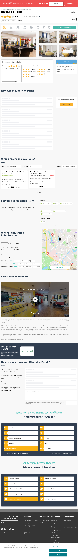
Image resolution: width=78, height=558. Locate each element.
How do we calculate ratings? (9, 81)
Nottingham (4, 9)
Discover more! (9, 210)
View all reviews (47, 81)
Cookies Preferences (55, 541)
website (67, 69)
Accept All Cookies (58, 554)
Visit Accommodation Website (64, 27)
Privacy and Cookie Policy (55, 536)
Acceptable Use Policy (56, 531)
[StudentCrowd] (7, 3)
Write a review (66, 104)
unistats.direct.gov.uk (70, 527)
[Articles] (40, 4)
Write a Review (56, 3)
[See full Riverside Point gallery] (48, 37)
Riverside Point (4, 242)
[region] (39, 550)
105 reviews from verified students (30, 16)
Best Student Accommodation (15, 9)
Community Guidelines (28, 533)
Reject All (58, 550)
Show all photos (68, 51)
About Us (54, 520)
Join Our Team (55, 524)
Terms (53, 527)
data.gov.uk (67, 520)
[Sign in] (47, 4)
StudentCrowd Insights (44, 521)
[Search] (37, 4)
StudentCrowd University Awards (29, 525)
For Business (70, 3)
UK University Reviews (31, 520)
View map (20, 20)
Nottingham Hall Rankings (39, 416)
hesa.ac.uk (67, 524)
